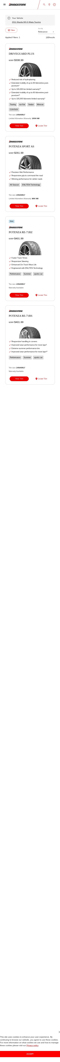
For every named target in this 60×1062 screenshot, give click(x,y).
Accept (30, 1054)
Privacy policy (33, 1045)
